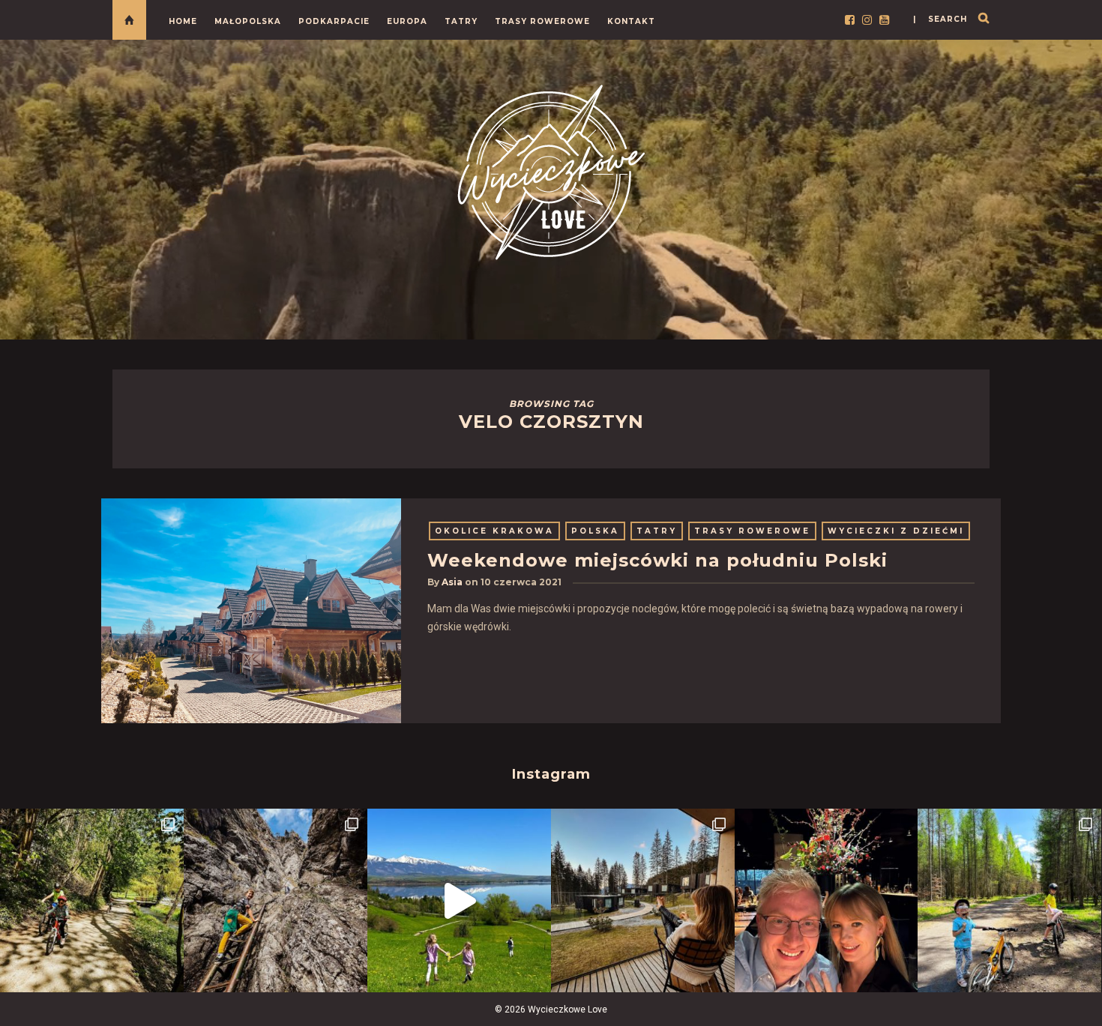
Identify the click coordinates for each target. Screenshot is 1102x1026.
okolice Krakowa (494, 531)
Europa (407, 21)
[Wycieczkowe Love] (551, 169)
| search (940, 19)
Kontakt (631, 21)
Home (183, 21)
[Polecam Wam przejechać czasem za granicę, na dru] (275, 900)
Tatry (461, 21)
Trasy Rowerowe (542, 21)
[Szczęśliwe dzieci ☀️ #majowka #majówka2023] (459, 900)
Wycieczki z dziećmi (896, 531)
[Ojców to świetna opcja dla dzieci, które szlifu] (92, 900)
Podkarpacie (334, 21)
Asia (452, 582)
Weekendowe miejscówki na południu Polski (657, 560)
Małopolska (247, 21)
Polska (595, 531)
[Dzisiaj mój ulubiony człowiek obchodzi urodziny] (826, 900)
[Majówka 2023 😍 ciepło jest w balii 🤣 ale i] (643, 900)
